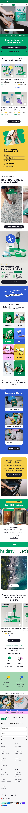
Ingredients (3, 786)
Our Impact (3, 788)
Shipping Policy (18, 753)
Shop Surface (14, 537)
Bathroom (3, 758)
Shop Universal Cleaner (14, 47)
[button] (20, 84)
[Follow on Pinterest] (9, 795)
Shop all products (14, 51)
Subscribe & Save (19, 779)
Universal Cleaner (5, 753)
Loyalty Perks (18, 774)
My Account (18, 772)
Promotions (17, 758)
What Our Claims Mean (6, 781)
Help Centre (18, 746)
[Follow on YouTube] (12, 795)
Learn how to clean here (14, 474)
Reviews (3, 791)
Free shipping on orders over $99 (15, 1)
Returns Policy (18, 751)
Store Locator (18, 763)
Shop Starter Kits (14, 448)
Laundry (3, 760)
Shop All (3, 746)
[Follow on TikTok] (15, 795)
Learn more (14, 585)
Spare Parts (4, 765)
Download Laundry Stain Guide (14, 226)
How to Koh (3, 772)
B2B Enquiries (18, 781)
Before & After (4, 774)
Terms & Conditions (19, 756)
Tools (2, 763)
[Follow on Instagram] (5, 795)
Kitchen (3, 756)
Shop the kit (14, 281)
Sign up (14, 738)
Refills (2, 751)
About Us (3, 779)
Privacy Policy (18, 760)
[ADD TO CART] (12, 76)
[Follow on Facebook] (2, 795)
